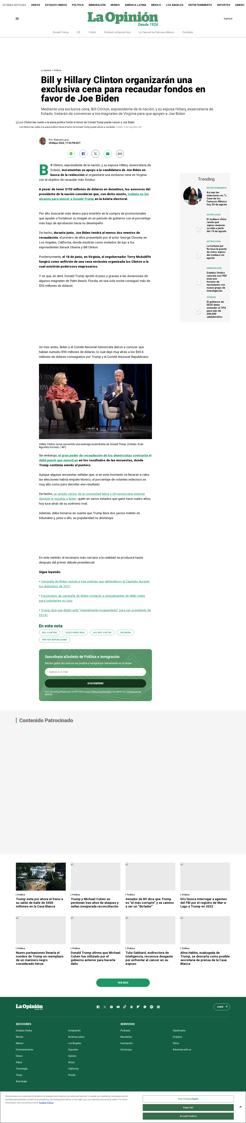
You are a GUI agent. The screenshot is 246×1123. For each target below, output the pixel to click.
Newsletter (126, 1037)
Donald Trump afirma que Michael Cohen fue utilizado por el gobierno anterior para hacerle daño (95, 958)
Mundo (115, 5)
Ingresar (228, 18)
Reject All (188, 1107)
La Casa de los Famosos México (156, 32)
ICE (78, 32)
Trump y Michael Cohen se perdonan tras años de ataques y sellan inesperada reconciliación (95, 902)
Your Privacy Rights (188, 1099)
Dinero (19, 1056)
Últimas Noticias (14, 5)
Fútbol (92, 32)
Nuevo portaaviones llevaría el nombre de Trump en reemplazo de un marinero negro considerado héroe (39, 958)
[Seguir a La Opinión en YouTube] (118, 1007)
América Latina (135, 5)
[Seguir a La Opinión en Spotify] (151, 1007)
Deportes (223, 5)
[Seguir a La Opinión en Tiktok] (124, 1007)
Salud (19, 1062)
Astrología (214, 215)
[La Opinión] (123, 18)
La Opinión (46, 70)
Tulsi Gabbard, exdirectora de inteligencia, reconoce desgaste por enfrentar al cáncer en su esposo (149, 958)
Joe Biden (125, 632)
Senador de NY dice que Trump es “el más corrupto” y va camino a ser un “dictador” (150, 902)
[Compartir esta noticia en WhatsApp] (71, 154)
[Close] (240, 1106)
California (73, 1068)
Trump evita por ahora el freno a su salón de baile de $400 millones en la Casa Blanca (39, 902)
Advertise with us (182, 1049)
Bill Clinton (49, 632)
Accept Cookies (188, 1116)
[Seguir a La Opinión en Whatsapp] (145, 1007)
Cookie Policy (46, 1102)
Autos (71, 1062)
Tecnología (21, 1068)
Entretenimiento (200, 5)
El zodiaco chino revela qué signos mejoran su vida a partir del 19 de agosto (216, 225)
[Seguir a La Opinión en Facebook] (98, 1007)
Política (78, 5)
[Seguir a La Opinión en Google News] (131, 1007)
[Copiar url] (120, 154)
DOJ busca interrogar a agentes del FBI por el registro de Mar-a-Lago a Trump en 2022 (203, 902)
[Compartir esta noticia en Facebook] (83, 154)
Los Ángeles (174, 5)
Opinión (211, 297)
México (156, 5)
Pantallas (188, 32)
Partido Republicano (54, 640)
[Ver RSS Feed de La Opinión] (158, 1007)
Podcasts (125, 1030)
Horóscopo (126, 1049)
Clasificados (179, 1030)
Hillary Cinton (102, 632)
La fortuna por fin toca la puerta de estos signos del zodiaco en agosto (217, 252)
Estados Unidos (56, 5)
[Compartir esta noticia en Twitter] (95, 154)
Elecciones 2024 (75, 632)
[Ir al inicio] (29, 1007)
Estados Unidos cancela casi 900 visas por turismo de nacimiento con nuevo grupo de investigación (217, 281)
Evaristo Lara (61, 139)
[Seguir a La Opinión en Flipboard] (138, 1007)
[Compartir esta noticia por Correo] (108, 154)
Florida (71, 1075)
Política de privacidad (101, 692)
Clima (176, 1043)
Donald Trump (61, 32)
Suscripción (126, 1043)
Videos (35, 5)
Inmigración (97, 5)
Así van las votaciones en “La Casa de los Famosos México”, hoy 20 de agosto (217, 198)
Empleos (177, 1037)
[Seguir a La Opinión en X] (104, 1007)
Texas (19, 1075)
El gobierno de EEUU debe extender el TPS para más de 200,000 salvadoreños (216, 309)
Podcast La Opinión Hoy (117, 32)
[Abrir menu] (17, 18)
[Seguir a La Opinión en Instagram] (111, 1007)
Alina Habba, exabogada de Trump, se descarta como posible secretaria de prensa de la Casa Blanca (205, 958)
